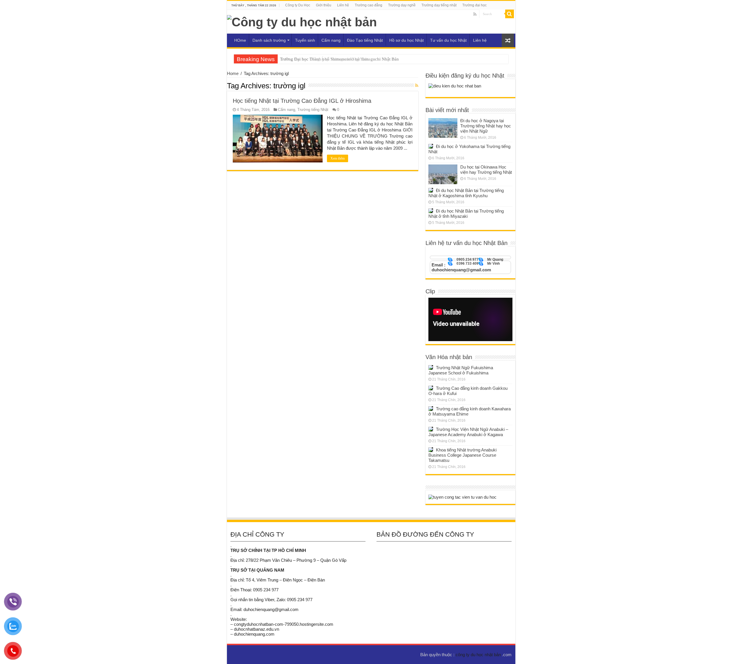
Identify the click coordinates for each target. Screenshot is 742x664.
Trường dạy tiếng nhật (439, 5)
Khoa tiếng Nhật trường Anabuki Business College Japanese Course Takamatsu (462, 455)
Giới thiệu (323, 5)
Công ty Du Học (297, 5)
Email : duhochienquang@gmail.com (461, 267)
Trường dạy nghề (402, 5)
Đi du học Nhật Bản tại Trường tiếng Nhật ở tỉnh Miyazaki (466, 213)
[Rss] (475, 14)
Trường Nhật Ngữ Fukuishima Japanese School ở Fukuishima (460, 370)
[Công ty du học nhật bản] (302, 21)
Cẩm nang (331, 40)
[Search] (509, 14)
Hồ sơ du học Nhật (406, 40)
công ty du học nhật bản (479, 654)
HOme (240, 40)
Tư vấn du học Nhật (448, 40)
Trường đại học (474, 5)
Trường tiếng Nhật (312, 109)
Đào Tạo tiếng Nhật (365, 40)
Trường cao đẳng (368, 5)
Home (233, 73)
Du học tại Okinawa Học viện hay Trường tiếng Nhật (486, 169)
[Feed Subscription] (416, 85)
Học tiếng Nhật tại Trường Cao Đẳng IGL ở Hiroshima (302, 101)
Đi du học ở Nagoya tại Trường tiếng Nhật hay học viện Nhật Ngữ (485, 125)
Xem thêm (337, 158)
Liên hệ (343, 5)
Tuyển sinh (305, 40)
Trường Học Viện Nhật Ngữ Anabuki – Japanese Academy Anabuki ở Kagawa (468, 432)
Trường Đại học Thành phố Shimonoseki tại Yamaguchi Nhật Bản (339, 59)
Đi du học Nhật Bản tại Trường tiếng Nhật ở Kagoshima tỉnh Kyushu (466, 193)
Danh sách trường (269, 40)
